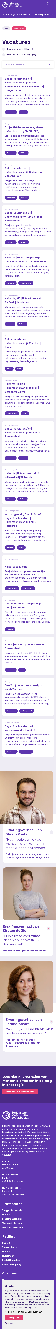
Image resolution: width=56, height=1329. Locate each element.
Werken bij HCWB (19, 28)
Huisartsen (8, 1256)
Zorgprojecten (10, 1247)
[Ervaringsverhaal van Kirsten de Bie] (29, 893)
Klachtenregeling (11, 1264)
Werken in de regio (12, 1223)
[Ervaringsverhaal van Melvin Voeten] (26, 797)
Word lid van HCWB (12, 1227)
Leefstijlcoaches (11, 1260)
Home (6, 28)
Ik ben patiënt (42, 15)
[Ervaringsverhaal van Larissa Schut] (26, 987)
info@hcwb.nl (9, 1168)
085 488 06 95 (10, 1164)
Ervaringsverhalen (12, 1219)
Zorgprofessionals (12, 1210)
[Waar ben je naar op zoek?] (48, 3)
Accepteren (14, 1318)
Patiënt (6, 1243)
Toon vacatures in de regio (21, 54)
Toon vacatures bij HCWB (20, 49)
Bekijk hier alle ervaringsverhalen (20, 1091)
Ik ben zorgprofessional (15, 15)
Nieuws (6, 1214)
